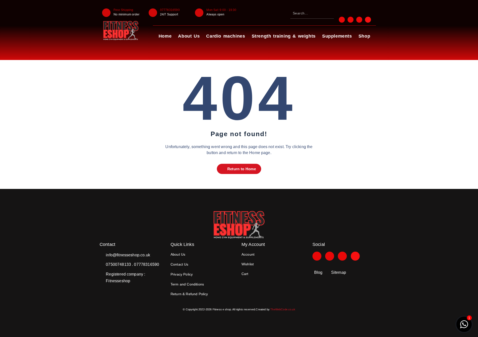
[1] (464, 327)
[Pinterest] (342, 256)
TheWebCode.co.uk (282, 309)
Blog (318, 272)
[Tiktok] (355, 256)
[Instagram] (329, 256)
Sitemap (338, 272)
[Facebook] (316, 256)
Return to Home (241, 169)
